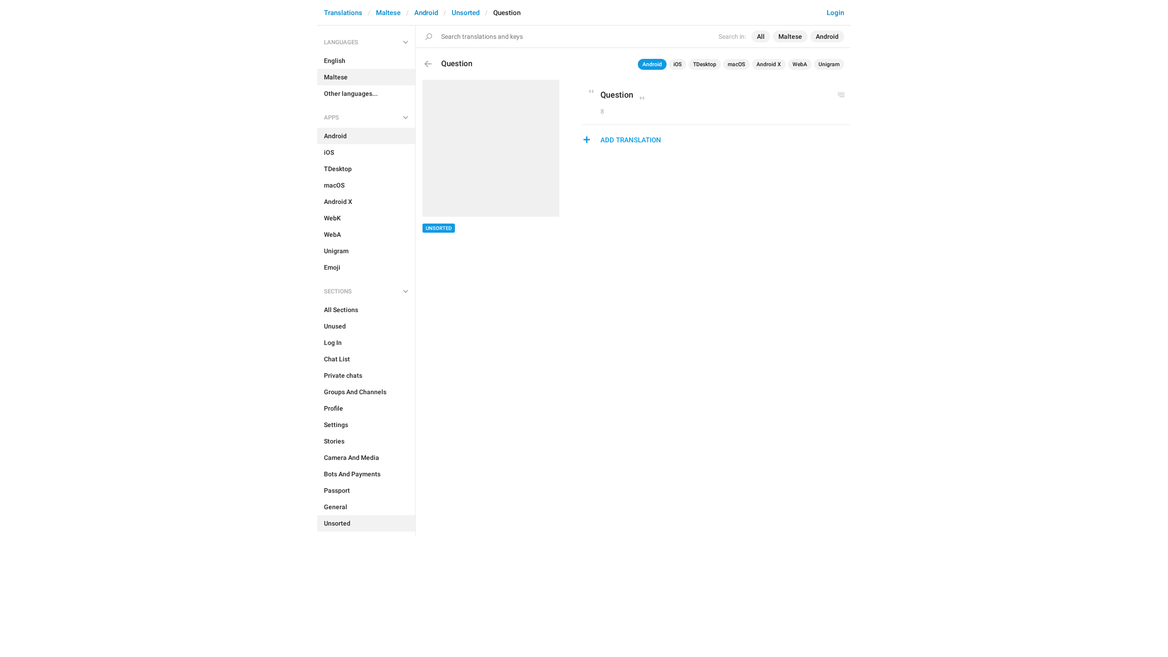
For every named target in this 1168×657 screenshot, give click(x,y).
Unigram (829, 64)
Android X (768, 64)
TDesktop (704, 64)
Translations (343, 13)
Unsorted (466, 13)
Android (426, 13)
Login (835, 13)
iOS (677, 64)
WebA (800, 64)
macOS (736, 64)
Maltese (388, 13)
